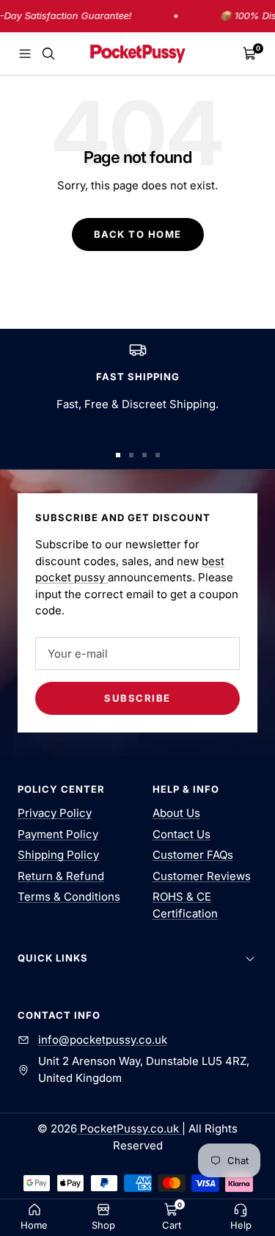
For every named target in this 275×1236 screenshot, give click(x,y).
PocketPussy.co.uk (129, 1128)
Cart (171, 1225)
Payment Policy (58, 834)
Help (241, 1225)
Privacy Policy (55, 813)
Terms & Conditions (69, 897)
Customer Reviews (202, 876)
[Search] (48, 53)
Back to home (138, 234)
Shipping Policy (58, 855)
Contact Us (181, 834)
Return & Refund (61, 876)
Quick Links (53, 958)
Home (34, 1225)
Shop (103, 1225)
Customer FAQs (193, 855)
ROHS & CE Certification (185, 905)
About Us (176, 813)
